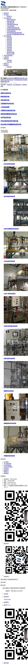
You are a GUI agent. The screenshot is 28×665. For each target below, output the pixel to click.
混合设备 (9, 42)
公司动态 (9, 60)
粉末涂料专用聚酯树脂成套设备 (15, 34)
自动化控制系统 (8, 55)
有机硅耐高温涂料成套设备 (14, 32)
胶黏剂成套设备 (11, 19)
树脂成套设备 (10, 21)
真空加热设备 (10, 52)
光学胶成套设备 (11, 31)
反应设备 (9, 37)
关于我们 (6, 14)
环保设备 (9, 47)
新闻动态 (6, 58)
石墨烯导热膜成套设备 (13, 27)
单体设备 (9, 49)
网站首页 (6, 13)
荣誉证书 (9, 16)
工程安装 (6, 57)
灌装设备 (9, 50)
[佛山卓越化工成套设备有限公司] (3, 5)
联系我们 (6, 65)
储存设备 (9, 40)
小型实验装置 (10, 26)
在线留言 (9, 67)
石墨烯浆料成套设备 (12, 24)
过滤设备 (9, 44)
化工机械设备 (7, 36)
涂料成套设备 (10, 23)
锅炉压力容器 (10, 54)
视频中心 (6, 63)
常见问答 (9, 62)
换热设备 (9, 39)
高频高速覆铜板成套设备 (14, 29)
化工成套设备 (7, 18)
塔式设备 (9, 45)
